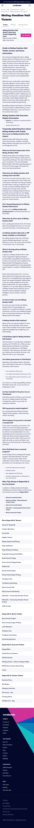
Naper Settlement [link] (7, 546)
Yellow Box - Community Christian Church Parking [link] (15, 601)
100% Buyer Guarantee (19, 1)
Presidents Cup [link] (6, 631)
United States (15, 9)
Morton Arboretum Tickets (13, 512)
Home (3, 9)
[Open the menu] (2, 5)
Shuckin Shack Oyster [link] (9, 570)
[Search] (30, 5)
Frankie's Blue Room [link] (8, 529)
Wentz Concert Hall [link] (8, 587)
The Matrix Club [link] (7, 579)
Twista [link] (4, 670)
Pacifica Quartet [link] (7, 657)
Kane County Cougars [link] (9, 618)
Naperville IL (5, 11)
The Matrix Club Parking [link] (9, 583)
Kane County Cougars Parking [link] (11, 622)
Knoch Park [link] (5, 533)
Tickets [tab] (5, 25)
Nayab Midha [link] (6, 649)
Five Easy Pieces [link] (7, 696)
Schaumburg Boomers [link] (9, 639)
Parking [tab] (13, 25)
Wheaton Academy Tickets (14, 497)
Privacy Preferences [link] (8, 814)
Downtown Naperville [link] (8, 525)
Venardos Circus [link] (7, 680)
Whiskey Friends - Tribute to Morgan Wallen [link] (15, 662)
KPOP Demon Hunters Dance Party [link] (13, 666)
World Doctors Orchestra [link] (10, 653)
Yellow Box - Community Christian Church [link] (15, 595)
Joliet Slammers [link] (7, 627)
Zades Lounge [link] (6, 606)
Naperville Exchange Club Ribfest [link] (12, 554)
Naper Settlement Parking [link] (10, 550)
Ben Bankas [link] (5, 684)
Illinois (22, 9)
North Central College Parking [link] (11, 562)
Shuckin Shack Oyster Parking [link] (11, 575)
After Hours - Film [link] (7, 692)
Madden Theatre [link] (7, 537)
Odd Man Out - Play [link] (8, 701)
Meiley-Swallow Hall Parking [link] (11, 541)
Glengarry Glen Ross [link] (8, 688)
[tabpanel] (17, 35)
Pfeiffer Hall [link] (6, 566)
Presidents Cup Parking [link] (9, 635)
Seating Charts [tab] (23, 25)
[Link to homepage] (17, 5)
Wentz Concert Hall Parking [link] (10, 591)
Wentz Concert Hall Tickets (14, 505)
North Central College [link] (9, 558)
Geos (8, 9)
